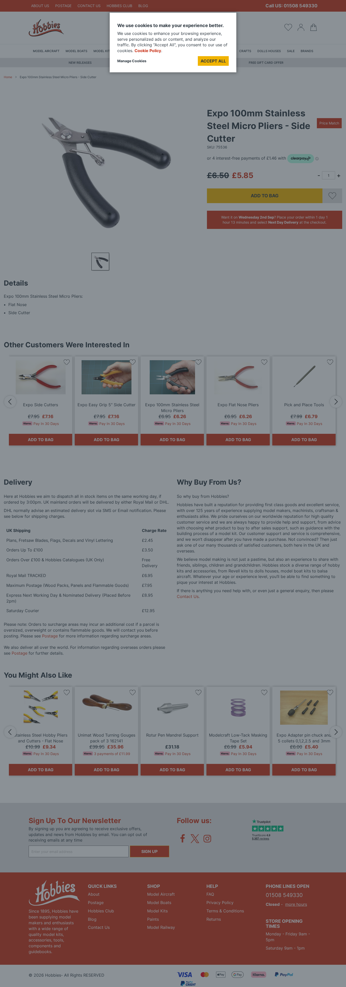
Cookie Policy (147, 50)
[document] (173, 44)
